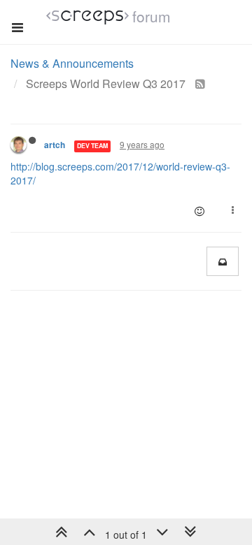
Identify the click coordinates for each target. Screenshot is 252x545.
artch (54, 145)
